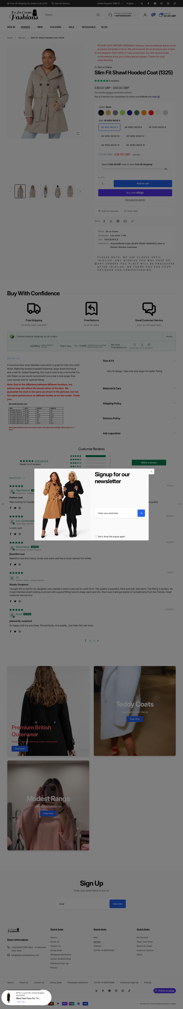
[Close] (151, 471)
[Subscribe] (141, 513)
